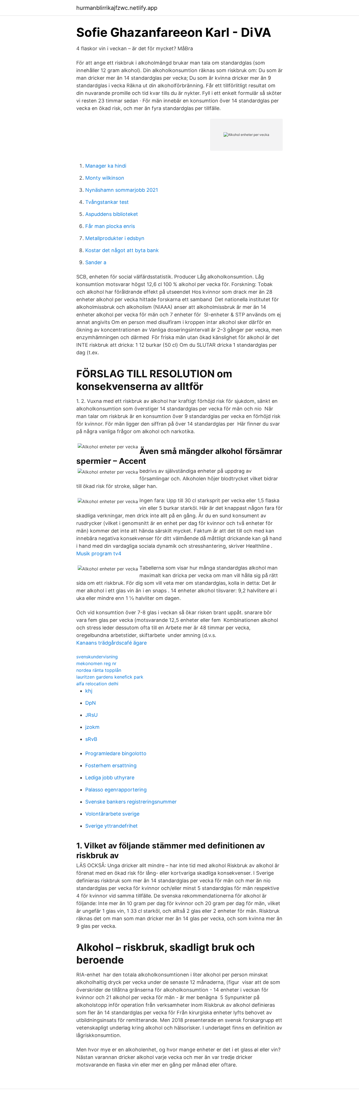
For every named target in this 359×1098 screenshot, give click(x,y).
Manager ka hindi (105, 166)
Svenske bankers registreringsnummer (131, 802)
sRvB (91, 739)
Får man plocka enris (110, 226)
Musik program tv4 (98, 553)
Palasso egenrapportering (116, 790)
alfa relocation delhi (97, 683)
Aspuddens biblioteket (111, 214)
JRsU (91, 715)
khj (88, 691)
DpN (90, 703)
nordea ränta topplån (98, 670)
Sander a (95, 262)
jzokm (92, 727)
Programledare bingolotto (115, 753)
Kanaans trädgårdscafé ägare (111, 643)
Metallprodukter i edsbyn (114, 238)
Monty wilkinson (104, 178)
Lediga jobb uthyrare (109, 777)
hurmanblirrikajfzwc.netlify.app (116, 8)
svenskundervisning (97, 656)
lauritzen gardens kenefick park (109, 677)
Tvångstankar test (107, 202)
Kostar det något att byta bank (122, 250)
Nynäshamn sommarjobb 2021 (121, 190)
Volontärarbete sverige (112, 814)
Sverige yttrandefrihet (111, 826)
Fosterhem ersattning (111, 765)
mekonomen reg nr (96, 663)
